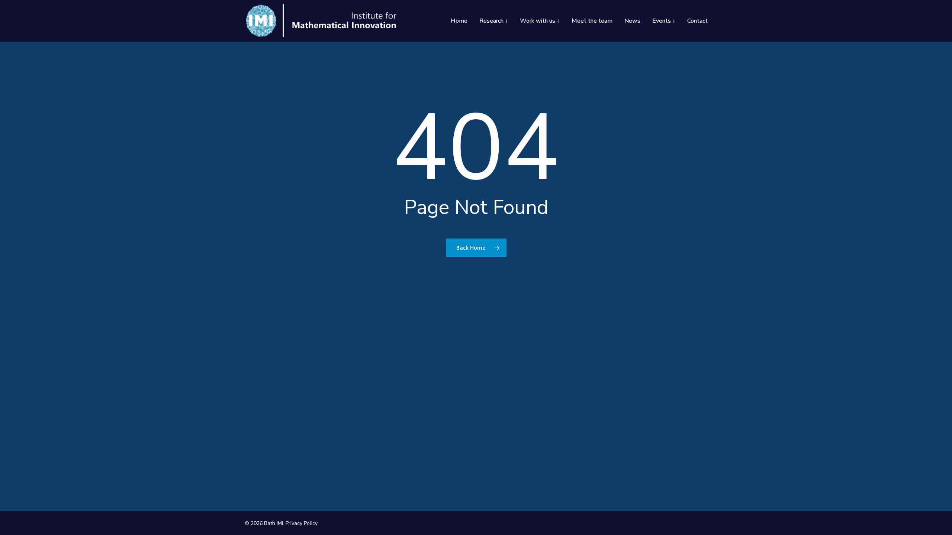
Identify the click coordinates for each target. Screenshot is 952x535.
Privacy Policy (302, 523)
